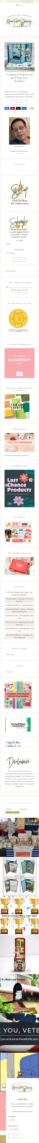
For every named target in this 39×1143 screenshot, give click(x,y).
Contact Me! (19, 153)
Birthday (17, 85)
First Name (19, 240)
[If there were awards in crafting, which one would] (19, 915)
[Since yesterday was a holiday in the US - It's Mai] (19, 993)
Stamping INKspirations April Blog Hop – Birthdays (19, 78)
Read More (19, 102)
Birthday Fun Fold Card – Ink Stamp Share (19, 605)
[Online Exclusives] (19, 442)
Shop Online (24, 292)
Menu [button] (21, 5)
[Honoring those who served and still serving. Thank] (19, 1032)
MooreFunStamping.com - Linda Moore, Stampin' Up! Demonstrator (19, 21)
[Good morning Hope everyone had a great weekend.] (19, 837)
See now (27, 1)
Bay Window (10, 85)
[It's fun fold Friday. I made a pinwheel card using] (19, 876)
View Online (15, 292)
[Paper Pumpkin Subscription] (19, 566)
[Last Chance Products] (19, 507)
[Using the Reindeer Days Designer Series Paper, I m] (19, 954)
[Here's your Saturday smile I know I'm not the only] (19, 1071)
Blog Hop (24, 85)
